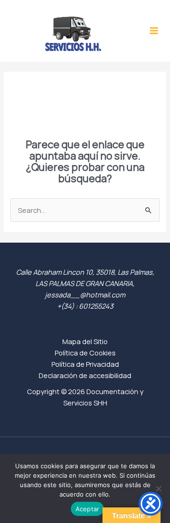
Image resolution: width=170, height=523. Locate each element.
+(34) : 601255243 (85, 306)
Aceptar (88, 509)
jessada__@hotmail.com (85, 294)
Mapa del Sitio (85, 341)
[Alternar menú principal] (154, 31)
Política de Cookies (85, 352)
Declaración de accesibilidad (85, 375)
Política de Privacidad (85, 364)
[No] (158, 488)
